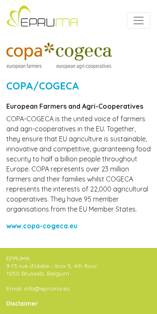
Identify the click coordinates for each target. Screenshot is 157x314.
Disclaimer (22, 303)
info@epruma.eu (47, 288)
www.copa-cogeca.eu (41, 226)
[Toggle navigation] (138, 20)
